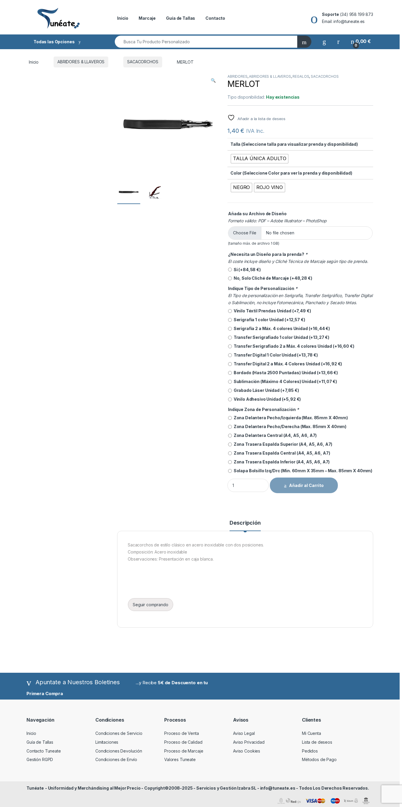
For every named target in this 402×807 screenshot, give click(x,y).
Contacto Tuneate (43, 750)
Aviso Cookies (246, 750)
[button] (213, 80)
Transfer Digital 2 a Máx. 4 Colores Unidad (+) (287, 363)
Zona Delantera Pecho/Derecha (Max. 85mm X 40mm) (289, 426)
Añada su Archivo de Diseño (257, 213)
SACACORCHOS (142, 61)
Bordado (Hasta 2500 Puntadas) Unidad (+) (285, 372)
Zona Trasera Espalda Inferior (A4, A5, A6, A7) (281, 461)
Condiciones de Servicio (118, 733)
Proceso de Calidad (183, 742)
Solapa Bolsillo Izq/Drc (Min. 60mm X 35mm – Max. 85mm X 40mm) (302, 470)
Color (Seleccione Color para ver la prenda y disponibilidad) (291, 172)
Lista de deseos (317, 742)
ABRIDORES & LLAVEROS (80, 61)
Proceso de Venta (181, 733)
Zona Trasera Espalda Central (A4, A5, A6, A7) (281, 452)
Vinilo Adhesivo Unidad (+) (266, 399)
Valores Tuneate (180, 759)
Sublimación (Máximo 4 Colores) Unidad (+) (284, 381)
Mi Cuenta (311, 733)
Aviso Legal (244, 733)
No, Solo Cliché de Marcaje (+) (272, 278)
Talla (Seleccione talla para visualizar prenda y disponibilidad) (294, 144)
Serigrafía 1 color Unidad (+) (268, 319)
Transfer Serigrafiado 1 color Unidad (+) (280, 337)
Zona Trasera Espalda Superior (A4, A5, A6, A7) (282, 444)
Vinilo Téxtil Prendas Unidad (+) (271, 310)
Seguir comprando (150, 604)
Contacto (215, 18)
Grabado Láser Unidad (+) (265, 390)
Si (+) (246, 269)
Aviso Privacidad (249, 742)
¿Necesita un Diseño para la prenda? (268, 254)
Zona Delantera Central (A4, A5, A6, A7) (274, 435)
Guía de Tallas (180, 18)
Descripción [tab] (245, 523)
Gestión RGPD (39, 759)
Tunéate (35, 788)
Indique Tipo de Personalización (262, 288)
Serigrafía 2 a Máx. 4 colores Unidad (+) (281, 328)
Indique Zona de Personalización (263, 409)
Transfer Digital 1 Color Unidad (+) (275, 354)
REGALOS (301, 76)
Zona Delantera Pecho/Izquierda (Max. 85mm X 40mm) (290, 417)
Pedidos (310, 750)
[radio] (259, 158)
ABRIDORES (237, 76)
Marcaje (147, 18)
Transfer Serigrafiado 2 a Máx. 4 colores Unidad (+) (293, 346)
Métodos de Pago (319, 759)
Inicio (122, 18)
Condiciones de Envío (116, 759)
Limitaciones (106, 742)
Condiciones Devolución (118, 750)
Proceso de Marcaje (183, 750)
